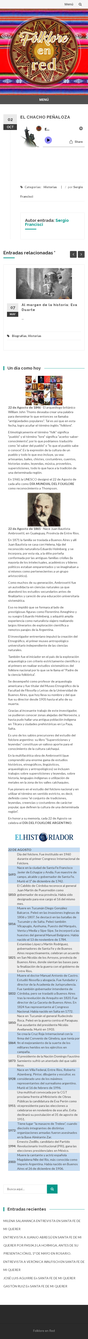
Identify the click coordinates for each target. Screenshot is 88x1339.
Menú (69, 4)
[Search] (52, 1189)
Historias (50, 187)
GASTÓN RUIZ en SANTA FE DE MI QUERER (35, 1286)
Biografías (19, 336)
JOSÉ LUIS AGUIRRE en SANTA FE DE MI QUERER (39, 1278)
